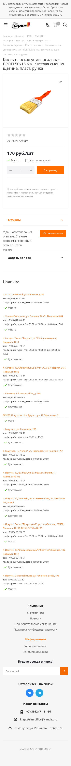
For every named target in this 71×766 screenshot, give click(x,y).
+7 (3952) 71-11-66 (38, 711)
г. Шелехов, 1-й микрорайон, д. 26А (22, 393)
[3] (17, 135)
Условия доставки (35, 652)
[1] (9, 135)
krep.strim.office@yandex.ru (38, 719)
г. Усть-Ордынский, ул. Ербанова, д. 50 (23, 294)
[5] (24, 135)
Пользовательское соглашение (36, 624)
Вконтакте (30, 693)
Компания (36, 606)
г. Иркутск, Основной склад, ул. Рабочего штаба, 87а (31, 575)
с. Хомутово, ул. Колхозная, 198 (19, 429)
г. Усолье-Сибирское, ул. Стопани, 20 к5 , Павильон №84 (33, 316)
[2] (13, 135)
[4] (20, 135)
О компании (35, 613)
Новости (35, 618)
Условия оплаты (35, 646)
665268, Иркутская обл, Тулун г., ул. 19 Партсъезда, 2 (30, 415)
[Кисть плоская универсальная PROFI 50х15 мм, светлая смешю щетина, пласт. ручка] (35, 99)
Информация (35, 639)
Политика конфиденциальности (35, 629)
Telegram (39, 693)
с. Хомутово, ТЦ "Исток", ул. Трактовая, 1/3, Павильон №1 (33, 450)
